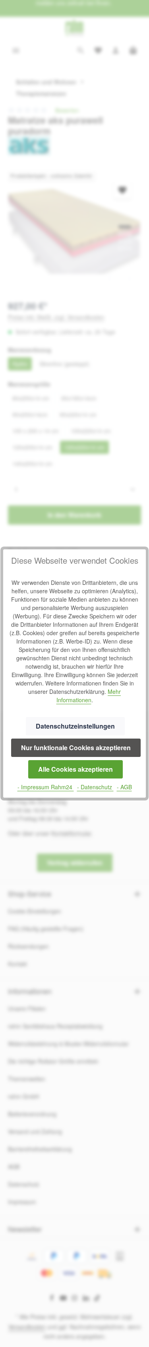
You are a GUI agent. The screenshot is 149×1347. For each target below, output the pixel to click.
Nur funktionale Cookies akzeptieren (76, 747)
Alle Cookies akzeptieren (75, 769)
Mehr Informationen (88, 695)
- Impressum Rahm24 (45, 787)
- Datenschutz (95, 787)
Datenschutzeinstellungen (75, 726)
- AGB (124, 787)
